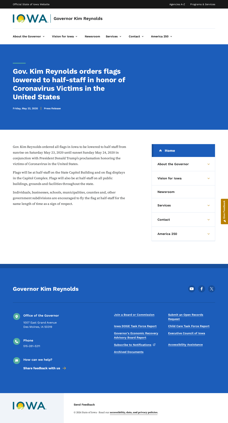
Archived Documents (129, 352)
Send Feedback (84, 404)
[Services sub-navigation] (120, 36)
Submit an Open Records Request (185, 317)
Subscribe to (132, 344)
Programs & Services (202, 4)
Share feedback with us (41, 368)
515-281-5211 (31, 346)
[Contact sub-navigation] (142, 36)
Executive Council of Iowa (186, 333)
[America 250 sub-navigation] (171, 36)
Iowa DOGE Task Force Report (135, 326)
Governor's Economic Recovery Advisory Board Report (136, 335)
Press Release (52, 108)
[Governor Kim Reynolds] (31, 18)
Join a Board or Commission (134, 314)
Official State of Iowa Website (31, 4)
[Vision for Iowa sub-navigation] (76, 36)
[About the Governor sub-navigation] (43, 36)
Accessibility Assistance (185, 344)
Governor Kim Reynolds (78, 18)
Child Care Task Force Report (188, 326)
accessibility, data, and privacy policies (133, 412)
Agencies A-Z (177, 4)
